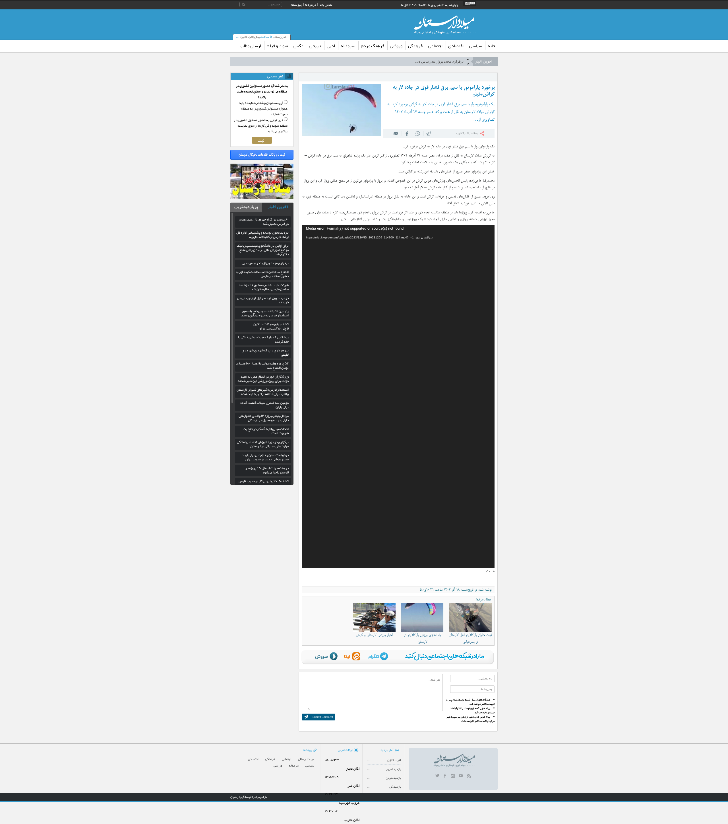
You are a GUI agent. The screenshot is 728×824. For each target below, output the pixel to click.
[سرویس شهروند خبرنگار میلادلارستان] (261, 197)
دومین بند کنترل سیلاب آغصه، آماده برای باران (264, 404)
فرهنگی (415, 45)
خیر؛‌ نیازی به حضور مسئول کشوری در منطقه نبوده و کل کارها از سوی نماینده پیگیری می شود (261, 125)
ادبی (331, 45)
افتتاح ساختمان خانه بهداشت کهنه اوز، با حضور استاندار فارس (262, 273)
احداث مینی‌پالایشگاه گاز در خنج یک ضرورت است (266, 430)
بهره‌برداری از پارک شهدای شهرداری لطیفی (265, 352)
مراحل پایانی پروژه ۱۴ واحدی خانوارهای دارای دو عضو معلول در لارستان (264, 417)
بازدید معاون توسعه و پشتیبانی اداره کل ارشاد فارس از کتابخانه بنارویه (262, 234)
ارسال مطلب (250, 45)
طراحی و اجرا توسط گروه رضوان (248, 797)
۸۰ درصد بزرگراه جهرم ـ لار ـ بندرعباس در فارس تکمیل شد (263, 221)
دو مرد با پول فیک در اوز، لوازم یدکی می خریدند (263, 300)
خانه (491, 45)
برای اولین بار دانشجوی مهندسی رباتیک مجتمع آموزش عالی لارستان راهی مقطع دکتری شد (263, 250)
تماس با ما (325, 4)
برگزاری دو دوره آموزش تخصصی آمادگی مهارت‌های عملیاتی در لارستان (263, 444)
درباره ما (310, 4)
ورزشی (396, 45)
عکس (298, 45)
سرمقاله (348, 45)
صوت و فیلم (277, 45)
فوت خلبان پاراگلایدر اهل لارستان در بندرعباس (470, 638)
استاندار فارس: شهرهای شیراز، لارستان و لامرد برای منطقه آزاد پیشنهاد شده (263, 391)
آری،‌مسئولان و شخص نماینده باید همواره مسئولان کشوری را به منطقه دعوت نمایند (263, 108)
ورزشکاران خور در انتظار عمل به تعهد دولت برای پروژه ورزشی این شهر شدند (263, 378)
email (396, 133)
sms (428, 133)
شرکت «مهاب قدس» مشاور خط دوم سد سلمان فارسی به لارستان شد (263, 286)
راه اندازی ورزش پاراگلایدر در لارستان (422, 638)
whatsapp (417, 133)
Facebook (407, 133)
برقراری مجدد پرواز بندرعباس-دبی (439, 61)
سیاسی (475, 45)
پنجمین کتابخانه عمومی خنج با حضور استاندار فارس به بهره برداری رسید (265, 313)
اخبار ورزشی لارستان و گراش (374, 635)
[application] (398, 396)
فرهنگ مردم (372, 45)
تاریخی (315, 45)
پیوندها (296, 4)
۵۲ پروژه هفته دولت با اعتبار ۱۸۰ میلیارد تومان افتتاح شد (262, 365)
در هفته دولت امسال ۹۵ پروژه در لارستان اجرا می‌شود (267, 470)
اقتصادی (456, 45)
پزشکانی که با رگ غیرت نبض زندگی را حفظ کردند (263, 339)
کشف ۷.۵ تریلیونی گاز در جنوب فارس (264, 481)
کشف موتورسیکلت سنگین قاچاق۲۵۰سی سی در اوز (271, 326)
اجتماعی (435, 45)
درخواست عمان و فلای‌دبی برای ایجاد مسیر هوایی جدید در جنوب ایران (265, 457)
